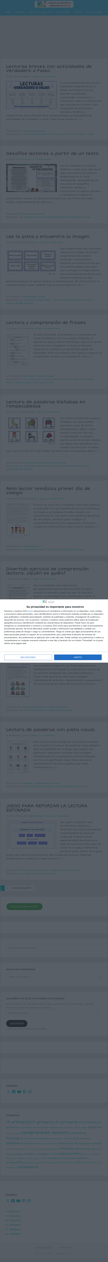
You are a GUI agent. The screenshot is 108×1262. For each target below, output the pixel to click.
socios (30, 611)
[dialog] (54, 631)
